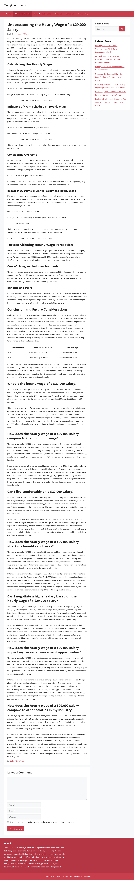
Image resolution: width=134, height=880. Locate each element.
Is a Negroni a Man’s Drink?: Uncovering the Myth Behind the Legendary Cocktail (108, 48)
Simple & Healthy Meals (42, 14)
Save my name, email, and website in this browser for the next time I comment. (42, 822)
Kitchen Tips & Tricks (22, 14)
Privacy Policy (83, 14)
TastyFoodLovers (15, 5)
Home (8, 14)
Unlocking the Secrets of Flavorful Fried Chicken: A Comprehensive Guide (108, 77)
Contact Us (70, 14)
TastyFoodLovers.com (64, 876)
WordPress (87, 876)
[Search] (122, 28)
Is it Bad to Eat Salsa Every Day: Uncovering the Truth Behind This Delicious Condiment (108, 59)
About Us (58, 14)
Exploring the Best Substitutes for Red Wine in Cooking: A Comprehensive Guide (110, 102)
